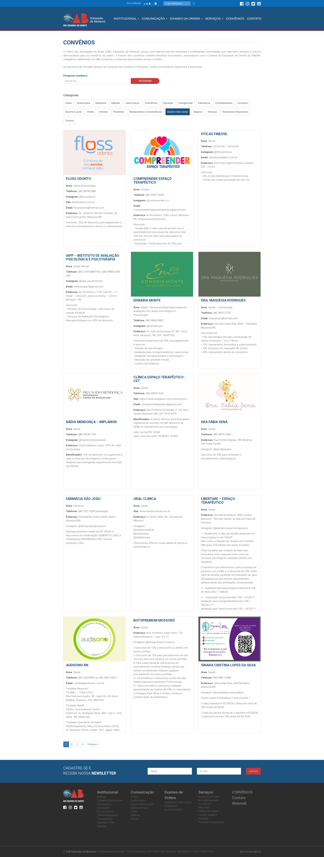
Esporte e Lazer (73, 111)
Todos (68, 103)
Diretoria (101, 796)
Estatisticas (171, 806)
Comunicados (138, 800)
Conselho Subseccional (110, 800)
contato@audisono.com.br (89, 683)
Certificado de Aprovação (178, 802)
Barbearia (101, 103)
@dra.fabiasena (222, 449)
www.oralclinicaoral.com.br (155, 511)
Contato (239, 798)
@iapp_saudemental (90, 281)
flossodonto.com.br (83, 202)
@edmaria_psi (155, 325)
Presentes (118, 111)
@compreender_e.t (158, 200)
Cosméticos (151, 103)
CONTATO (254, 18)
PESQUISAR (145, 81)
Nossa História (105, 811)
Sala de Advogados (107, 815)
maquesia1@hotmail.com (223, 318)
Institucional (125, 18)
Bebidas (115, 103)
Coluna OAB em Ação (142, 804)
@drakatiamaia (141, 537)
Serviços (212, 111)
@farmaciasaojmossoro (92, 526)
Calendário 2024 (105, 822)
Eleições (101, 826)
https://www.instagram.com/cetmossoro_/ (164, 398)
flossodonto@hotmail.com (89, 207)
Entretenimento (223, 103)
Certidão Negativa (207, 814)
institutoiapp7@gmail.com (88, 286)
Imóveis (103, 111)
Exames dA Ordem (185, 18)
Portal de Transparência (211, 822)
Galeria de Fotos (139, 807)
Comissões (103, 807)
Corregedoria (104, 804)
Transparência (105, 818)
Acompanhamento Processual (208, 802)
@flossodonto (87, 196)
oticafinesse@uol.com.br (223, 157)
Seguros (197, 111)
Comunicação (154, 18)
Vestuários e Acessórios (235, 111)
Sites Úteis (203, 807)
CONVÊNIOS (235, 18)
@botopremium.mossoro (160, 642)
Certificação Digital (208, 811)
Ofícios (135, 818)
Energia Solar (186, 103)
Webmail (239, 803)
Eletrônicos (204, 103)
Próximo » (93, 744)
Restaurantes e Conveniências (145, 111)
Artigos (135, 796)
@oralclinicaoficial (143, 529)
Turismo (69, 120)
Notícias (135, 815)
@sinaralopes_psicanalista (228, 692)
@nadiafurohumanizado (92, 440)
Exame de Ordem (174, 809)
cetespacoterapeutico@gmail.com (161, 404)
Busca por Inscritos (208, 796)
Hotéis (90, 111)
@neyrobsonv (141, 533)
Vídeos (134, 811)
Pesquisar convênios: (75, 75)
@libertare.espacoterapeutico (230, 528)
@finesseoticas (223, 152)
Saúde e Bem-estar (177, 111)
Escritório (243, 103)
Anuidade (203, 818)
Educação (168, 103)
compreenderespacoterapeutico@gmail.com (159, 209)
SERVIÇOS (213, 18)
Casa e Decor (132, 103)
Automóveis (83, 103)
